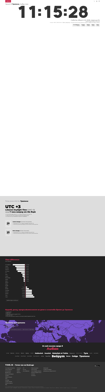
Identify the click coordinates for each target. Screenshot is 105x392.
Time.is (8, 1)
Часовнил (7, 375)
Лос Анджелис (76, 25)
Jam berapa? (47, 387)
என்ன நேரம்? (65, 387)
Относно (33, 374)
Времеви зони (8, 372)
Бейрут (58, 356)
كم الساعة (29, 387)
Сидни (6, 296)
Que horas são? (42, 387)
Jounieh (48, 353)
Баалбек (47, 356)
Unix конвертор (26, 371)
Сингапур (7, 290)
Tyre (86, 353)
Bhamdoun (17, 353)
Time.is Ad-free (34, 369)
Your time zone (8, 371)
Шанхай (6, 293)
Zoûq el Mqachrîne (36, 356)
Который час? (37, 387)
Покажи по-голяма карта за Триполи (14, 329)
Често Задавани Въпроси (36, 371)
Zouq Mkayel (17, 356)
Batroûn (12, 353)
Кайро (6, 284)
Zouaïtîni (90, 353)
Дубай (6, 287)
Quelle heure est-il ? (25, 387)
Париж (88, 25)
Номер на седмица (9, 383)
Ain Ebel (7, 353)
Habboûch (39, 353)
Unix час (24, 369)
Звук (6, 384)
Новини (18, 371)
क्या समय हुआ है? (15, 387)
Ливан (52, 349)
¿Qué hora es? (20, 387)
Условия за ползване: (47, 369)
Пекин (93, 25)
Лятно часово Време (9, 374)
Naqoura (72, 353)
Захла (68, 356)
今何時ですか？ (58, 387)
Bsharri (22, 353)
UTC (6, 272)
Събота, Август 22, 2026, (85, 20)
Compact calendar (8, 381)
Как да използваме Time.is (36, 372)
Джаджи (18, 369)
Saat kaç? (61, 387)
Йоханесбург (7, 277)
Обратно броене (8, 377)
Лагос (6, 274)
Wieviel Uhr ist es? (52, 387)
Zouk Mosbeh (96, 353)
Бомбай (6, 288)
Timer (6, 378)
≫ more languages (74, 387)
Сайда (75, 356)
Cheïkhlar (32, 353)
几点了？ (11, 387)
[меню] (99, 1)
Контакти (33, 375)
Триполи (84, 356)
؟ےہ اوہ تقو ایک (69, 387)
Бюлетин (19, 372)
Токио (97, 25)
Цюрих (6, 281)
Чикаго (6, 266)
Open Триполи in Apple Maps (28, 329)
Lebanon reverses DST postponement (22, 215)
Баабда (42, 356)
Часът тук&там (8, 369)
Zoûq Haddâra (29, 356)
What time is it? (7, 387)
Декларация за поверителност (49, 371)
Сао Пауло (7, 271)
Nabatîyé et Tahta (60, 353)
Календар (7, 380)
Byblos (27, 353)
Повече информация (66, 22)
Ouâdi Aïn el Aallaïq (79, 353)
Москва (6, 285)
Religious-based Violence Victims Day (93, 21)
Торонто (7, 269)
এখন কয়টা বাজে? (33, 387)
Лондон (83, 25)
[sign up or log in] (96, 1)
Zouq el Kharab (23, 356)
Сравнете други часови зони (12, 300)
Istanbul (6, 282)
